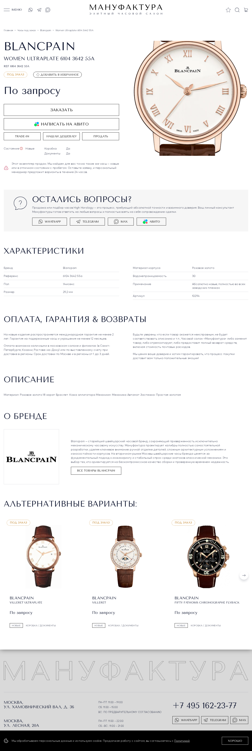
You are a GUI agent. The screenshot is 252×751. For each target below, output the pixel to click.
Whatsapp (53, 221)
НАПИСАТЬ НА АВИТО (65, 124)
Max (124, 221)
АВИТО (155, 221)
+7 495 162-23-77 (204, 705)
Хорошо (235, 741)
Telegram (91, 221)
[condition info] (21, 148)
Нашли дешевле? (61, 136)
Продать (100, 136)
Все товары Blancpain (96, 470)
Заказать (61, 110)
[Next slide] (244, 575)
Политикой (182, 740)
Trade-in (22, 136)
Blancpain (70, 267)
